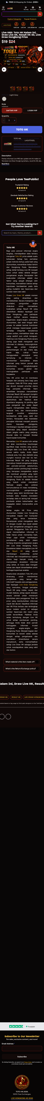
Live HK (19, 441)
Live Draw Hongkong (28, 585)
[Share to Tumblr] (8, 717)
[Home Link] (10, 8)
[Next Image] (40, 69)
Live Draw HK (18, 295)
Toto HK (18, 256)
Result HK (17, 551)
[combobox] (20, 14)
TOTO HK (22, 129)
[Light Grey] (4, 99)
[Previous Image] (4, 69)
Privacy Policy (28, 1062)
